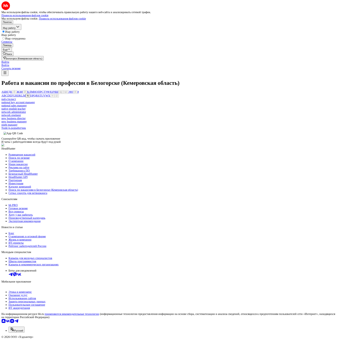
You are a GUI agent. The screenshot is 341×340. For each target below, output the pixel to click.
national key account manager (18, 102)
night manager (9, 124)
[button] (5, 61)
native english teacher (13, 108)
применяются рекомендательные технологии (72, 313)
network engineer (11, 115)
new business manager (14, 121)
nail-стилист (8, 99)
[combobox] (17, 330)
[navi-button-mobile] (5, 73)
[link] (7, 54)
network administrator (13, 111)
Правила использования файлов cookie (62, 18)
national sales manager (14, 105)
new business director (13, 118)
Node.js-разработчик (13, 127)
